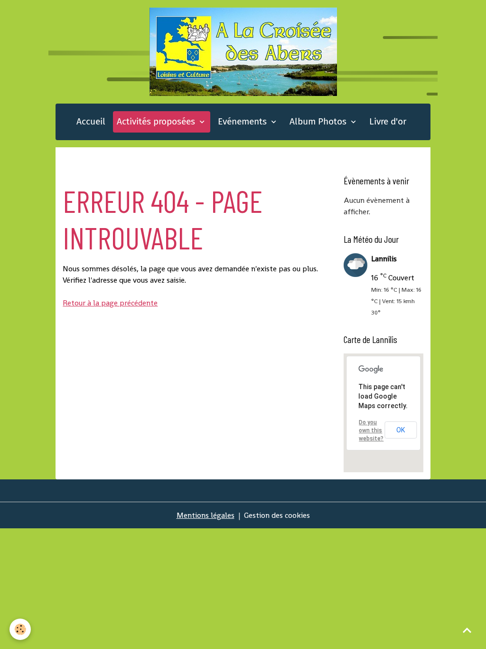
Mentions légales (205, 515)
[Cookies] (20, 629)
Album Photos (319, 121)
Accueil (90, 121)
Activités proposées (157, 121)
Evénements (243, 121)
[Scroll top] (467, 630)
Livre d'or (387, 121)
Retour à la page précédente (110, 303)
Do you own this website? (371, 430)
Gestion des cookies (277, 515)
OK (400, 430)
